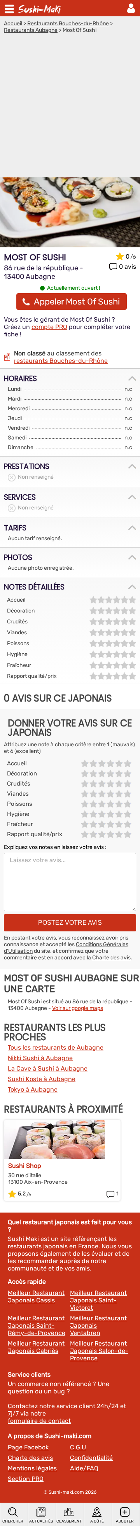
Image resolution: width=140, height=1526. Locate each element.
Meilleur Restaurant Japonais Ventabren (98, 1325)
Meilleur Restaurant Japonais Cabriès (36, 1347)
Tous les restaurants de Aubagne (55, 1047)
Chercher (12, 1521)
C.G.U (78, 1447)
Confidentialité (91, 1457)
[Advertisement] (70, 107)
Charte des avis (111, 957)
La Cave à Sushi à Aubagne (48, 1068)
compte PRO (49, 327)
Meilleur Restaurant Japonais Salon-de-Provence (99, 1351)
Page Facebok (28, 1447)
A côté (97, 1521)
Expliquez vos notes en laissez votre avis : (55, 847)
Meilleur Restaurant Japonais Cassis (36, 1296)
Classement (68, 1521)
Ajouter (125, 1521)
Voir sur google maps (77, 1008)
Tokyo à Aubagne (33, 1089)
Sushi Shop (24, 1165)
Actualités (41, 1521)
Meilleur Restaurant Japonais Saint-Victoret (98, 1300)
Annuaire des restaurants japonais (40, 8)
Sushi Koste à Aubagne (41, 1079)
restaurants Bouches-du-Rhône (61, 360)
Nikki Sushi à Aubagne (40, 1058)
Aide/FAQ (84, 1468)
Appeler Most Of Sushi (77, 301)
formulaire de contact (39, 1420)
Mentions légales (32, 1468)
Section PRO (26, 1478)
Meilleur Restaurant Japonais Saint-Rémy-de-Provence (36, 1325)
